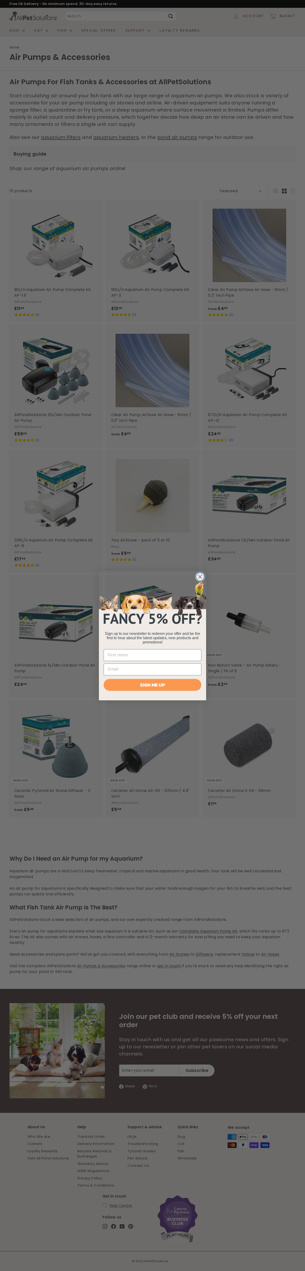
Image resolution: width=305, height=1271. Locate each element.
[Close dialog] (200, 577)
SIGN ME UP (152, 684)
